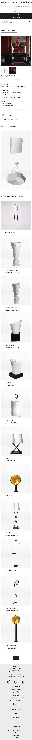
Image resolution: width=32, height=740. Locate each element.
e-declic (21, 730)
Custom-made (16, 17)
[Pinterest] (8, 682)
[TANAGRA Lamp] (16, 365)
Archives (16, 718)
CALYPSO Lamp (9, 345)
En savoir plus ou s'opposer (21, 3)
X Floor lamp (8, 533)
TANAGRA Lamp (10, 383)
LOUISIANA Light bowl (11, 270)
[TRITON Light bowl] (16, 290)
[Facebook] (15, 682)
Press (16, 713)
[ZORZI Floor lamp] (16, 591)
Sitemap (16, 734)
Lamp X (7, 458)
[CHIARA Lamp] (16, 403)
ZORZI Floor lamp (10, 608)
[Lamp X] (16, 441)
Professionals (16, 14)
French (16, 11)
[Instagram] (22, 682)
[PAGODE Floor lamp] (16, 553)
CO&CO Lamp (9, 495)
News (16, 16)
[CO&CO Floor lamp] (16, 628)
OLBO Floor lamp (10, 232)
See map (17, 705)
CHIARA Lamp (9, 420)
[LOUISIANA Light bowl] (16, 253)
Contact (16, 732)
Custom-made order (11, 119)
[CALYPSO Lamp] (16, 328)
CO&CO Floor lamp (10, 646)
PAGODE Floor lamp (11, 570)
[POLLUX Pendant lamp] (16, 175)
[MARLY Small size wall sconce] (16, 145)
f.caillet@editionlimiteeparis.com (16, 672)
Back (16, 657)
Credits (16, 737)
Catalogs (16, 722)
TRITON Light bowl (11, 308)
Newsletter (16, 726)
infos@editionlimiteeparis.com (21, 6)
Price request (9, 115)
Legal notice (16, 735)
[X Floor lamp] (16, 516)
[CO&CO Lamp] (16, 478)
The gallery (16, 709)
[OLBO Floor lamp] (16, 215)
